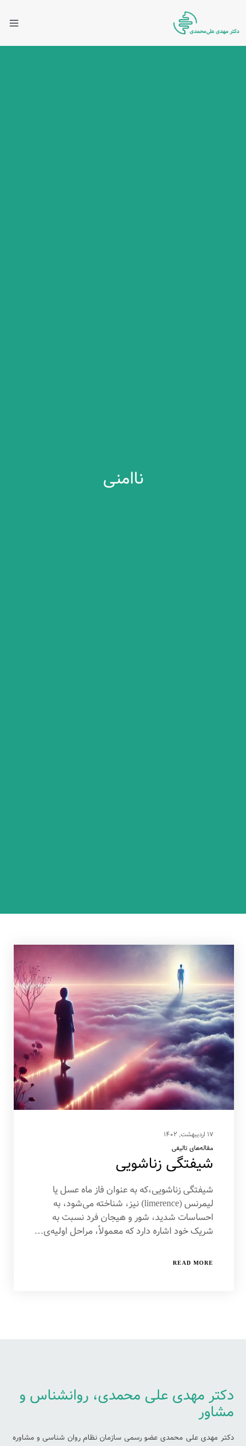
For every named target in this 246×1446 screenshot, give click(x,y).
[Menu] (18, 23)
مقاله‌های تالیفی (192, 1148)
